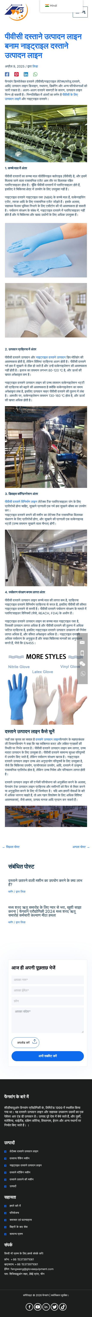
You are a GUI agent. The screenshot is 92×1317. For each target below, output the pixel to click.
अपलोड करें (23, 1042)
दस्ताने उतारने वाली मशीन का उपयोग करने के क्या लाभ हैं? (45, 882)
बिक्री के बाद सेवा (19, 1226)
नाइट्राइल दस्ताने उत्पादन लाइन (26, 1165)
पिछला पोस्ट (11, 847)
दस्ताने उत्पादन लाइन (48, 739)
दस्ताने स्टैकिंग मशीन (20, 1172)
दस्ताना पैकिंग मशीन (19, 1158)
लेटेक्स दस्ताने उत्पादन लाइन (24, 1151)
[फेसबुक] (7, 74)
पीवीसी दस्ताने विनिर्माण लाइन (21, 502)
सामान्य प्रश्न (16, 1233)
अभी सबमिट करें (48, 1056)
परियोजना (14, 1212)
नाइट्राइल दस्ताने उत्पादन (51, 357)
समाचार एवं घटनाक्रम (21, 1219)
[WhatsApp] (35, 74)
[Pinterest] (16, 74)
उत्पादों (13, 1186)
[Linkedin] (26, 74)
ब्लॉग (10, 891)
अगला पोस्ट (81, 847)
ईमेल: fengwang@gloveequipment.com (28, 1269)
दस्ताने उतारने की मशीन (21, 1179)
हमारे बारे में (15, 1205)
